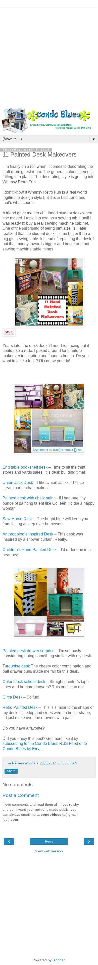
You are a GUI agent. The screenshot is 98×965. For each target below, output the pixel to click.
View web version (49, 851)
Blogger (59, 960)
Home (49, 841)
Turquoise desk (16, 666)
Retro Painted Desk (20, 707)
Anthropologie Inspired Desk (28, 534)
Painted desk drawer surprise (29, 651)
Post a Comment (21, 795)
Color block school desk (24, 681)
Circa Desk (12, 697)
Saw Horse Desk (18, 519)
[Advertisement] (49, 56)
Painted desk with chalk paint (29, 498)
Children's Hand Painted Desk (30, 549)
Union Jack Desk (18, 482)
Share (11, 771)
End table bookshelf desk (25, 467)
